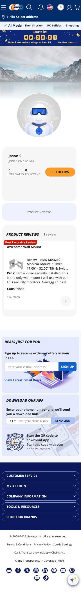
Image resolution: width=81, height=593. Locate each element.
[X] (27, 570)
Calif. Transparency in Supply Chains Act (39, 552)
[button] (40, 17)
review (51, 234)
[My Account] (68, 7)
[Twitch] (72, 570)
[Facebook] (18, 570)
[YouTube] (63, 570)
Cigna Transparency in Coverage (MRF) (39, 560)
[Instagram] (36, 570)
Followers (16, 174)
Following (32, 174)
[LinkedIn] (45, 570)
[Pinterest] (54, 570)
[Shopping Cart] (77, 7)
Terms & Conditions (19, 544)
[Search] (29, 7)
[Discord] (37, 578)
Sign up (67, 366)
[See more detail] (66, 301)
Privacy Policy (42, 544)
